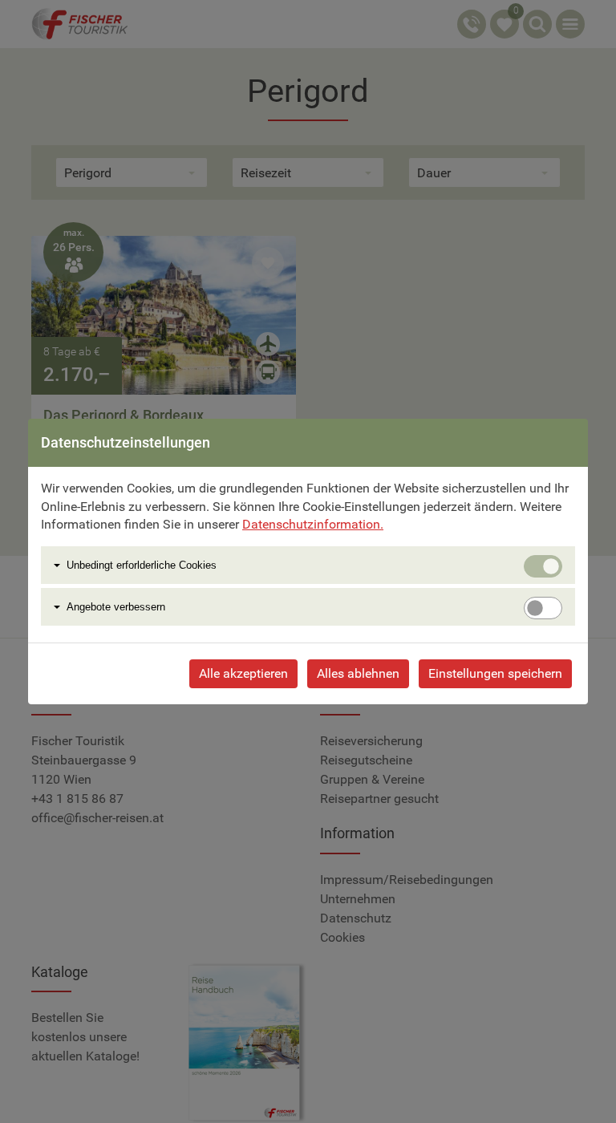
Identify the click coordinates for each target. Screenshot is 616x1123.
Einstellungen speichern (495, 673)
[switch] (543, 608)
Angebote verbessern (116, 607)
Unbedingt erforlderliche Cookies (142, 565)
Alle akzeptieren (243, 673)
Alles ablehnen (358, 673)
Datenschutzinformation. (312, 524)
